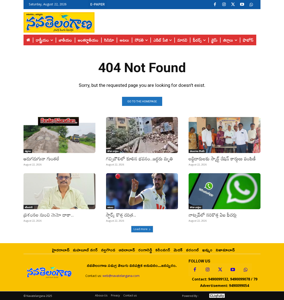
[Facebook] (215, 5)
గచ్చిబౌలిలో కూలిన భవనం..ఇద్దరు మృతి (139, 158)
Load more (141, 229)
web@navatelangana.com (121, 276)
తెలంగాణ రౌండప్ (197, 151)
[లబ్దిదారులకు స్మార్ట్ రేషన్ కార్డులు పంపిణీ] (224, 135)
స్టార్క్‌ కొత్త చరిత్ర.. (121, 214)
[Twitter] (233, 5)
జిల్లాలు (28, 151)
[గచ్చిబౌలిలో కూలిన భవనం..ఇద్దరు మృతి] (142, 135)
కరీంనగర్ (29, 207)
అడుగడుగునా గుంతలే (41, 158)
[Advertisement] (177, 21)
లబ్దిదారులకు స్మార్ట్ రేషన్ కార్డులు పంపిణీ (222, 158)
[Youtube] (242, 5)
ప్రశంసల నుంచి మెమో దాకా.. (49, 214)
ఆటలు (110, 207)
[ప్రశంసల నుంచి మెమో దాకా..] (59, 191)
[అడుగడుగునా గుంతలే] (59, 135)
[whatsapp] (251, 5)
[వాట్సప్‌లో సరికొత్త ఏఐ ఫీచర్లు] (224, 191)
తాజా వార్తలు (112, 151)
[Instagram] (224, 5)
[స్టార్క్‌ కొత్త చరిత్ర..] (142, 191)
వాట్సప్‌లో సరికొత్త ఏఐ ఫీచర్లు (213, 214)
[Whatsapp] (245, 270)
